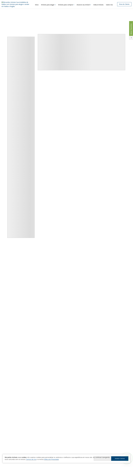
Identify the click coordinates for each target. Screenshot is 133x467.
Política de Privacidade (51, 459)
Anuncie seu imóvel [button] (83, 5)
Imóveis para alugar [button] (47, 5)
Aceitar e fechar (120, 458)
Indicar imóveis (98, 5)
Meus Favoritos (131, 29)
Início (37, 5)
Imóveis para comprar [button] (65, 5)
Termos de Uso (31, 459)
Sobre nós (109, 5)
